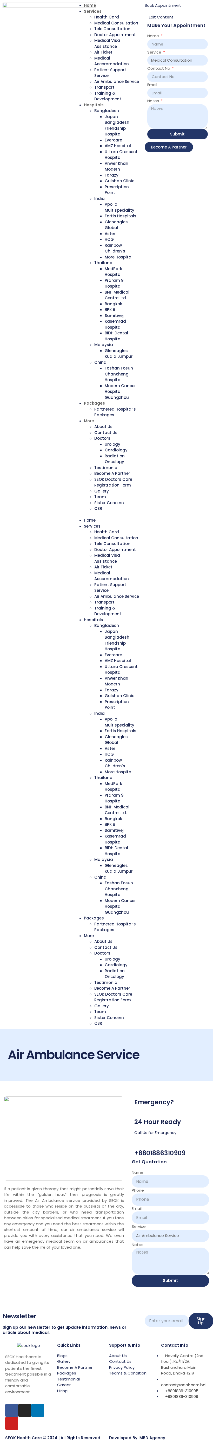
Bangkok (113, 304)
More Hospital (118, 257)
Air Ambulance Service (116, 81)
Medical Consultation (116, 23)
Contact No (159, 68)
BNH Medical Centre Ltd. (117, 295)
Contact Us (105, 432)
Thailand (103, 262)
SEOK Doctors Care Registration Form (113, 482)
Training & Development (107, 96)
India (99, 198)
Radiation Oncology (115, 459)
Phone (138, 1190)
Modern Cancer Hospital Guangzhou (120, 391)
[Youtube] (11, 1423)
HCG (109, 239)
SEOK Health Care (23, 1438)
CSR (98, 508)
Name (153, 35)
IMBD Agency (151, 1438)
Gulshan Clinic (119, 181)
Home (90, 5)
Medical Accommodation (111, 61)
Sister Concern (109, 502)
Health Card (106, 17)
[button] (106, 515)
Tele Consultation (112, 28)
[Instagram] (24, 1410)
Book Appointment (163, 5)
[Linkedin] (37, 1410)
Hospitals (94, 105)
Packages (94, 403)
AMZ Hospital (118, 145)
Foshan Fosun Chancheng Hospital (119, 373)
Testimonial (106, 467)
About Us (103, 426)
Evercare (113, 140)
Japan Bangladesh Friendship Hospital (117, 125)
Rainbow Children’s (115, 248)
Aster (110, 233)
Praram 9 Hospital (114, 283)
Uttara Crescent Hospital (121, 154)
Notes (153, 100)
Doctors (102, 438)
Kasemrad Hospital (115, 324)
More (89, 421)
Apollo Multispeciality (119, 207)
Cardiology (116, 450)
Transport (104, 87)
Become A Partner (112, 473)
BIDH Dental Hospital (116, 336)
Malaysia (103, 344)
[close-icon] (146, 11)
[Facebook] (11, 1410)
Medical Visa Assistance (107, 43)
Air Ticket (103, 52)
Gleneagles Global (116, 225)
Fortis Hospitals (120, 216)
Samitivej (114, 315)
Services (93, 11)
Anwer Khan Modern (116, 166)
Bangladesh (106, 110)
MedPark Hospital (113, 271)
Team (100, 497)
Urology (112, 444)
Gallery (101, 491)
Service (154, 52)
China (100, 362)
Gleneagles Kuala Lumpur (119, 353)
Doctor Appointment (115, 34)
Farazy (111, 175)
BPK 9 (110, 309)
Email (152, 84)
